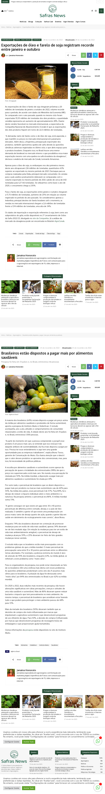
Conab (21, 233)
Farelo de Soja (40, 233)
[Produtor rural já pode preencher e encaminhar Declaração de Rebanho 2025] (74, 124)
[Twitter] (95, 55)
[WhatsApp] (83, 55)
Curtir (97, 70)
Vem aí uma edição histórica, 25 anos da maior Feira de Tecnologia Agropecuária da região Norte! (40, 769)
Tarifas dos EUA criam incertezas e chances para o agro (93, 297)
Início (3, 27)
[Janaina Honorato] (3, 55)
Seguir (97, 76)
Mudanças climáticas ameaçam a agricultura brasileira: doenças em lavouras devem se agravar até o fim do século (84, 113)
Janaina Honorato (16, 55)
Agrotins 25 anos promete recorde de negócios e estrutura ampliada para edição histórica (40, 759)
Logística (36, 39)
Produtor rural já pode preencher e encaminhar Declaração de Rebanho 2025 (90, 125)
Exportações (29, 233)
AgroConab (59, 221)
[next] (102, 1)
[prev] (98, 1)
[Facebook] (92, 11)
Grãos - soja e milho (23, 39)
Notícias (8, 27)
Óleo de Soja (51, 233)
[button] (101, 10)
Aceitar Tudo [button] (29, 788)
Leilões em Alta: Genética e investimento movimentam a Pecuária (31, 2)
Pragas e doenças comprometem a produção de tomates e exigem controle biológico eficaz (89, 139)
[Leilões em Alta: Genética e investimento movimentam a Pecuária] (74, 152)
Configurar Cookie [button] (12, 788)
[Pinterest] (101, 55)
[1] (98, 789)
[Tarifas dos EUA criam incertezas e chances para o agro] (94, 286)
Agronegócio (17, 27)
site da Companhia (40, 218)
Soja (58, 233)
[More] (60, 244)
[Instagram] (96, 11)
